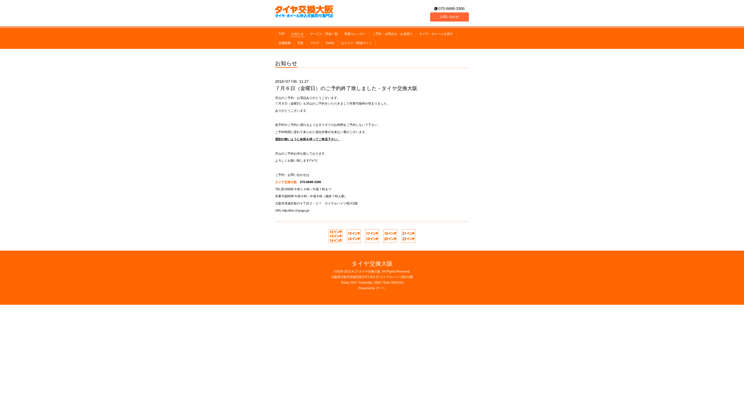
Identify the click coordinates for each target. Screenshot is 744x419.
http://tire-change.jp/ (295, 210)
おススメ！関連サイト (356, 43)
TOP (281, 33)
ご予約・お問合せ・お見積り (392, 33)
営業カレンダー (355, 33)
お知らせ (297, 33)
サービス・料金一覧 (324, 33)
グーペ (380, 288)
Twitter (330, 43)
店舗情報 (284, 43)
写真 (300, 43)
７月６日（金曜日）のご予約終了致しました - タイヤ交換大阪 (346, 88)
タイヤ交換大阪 (372, 263)
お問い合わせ (449, 16)
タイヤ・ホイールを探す (436, 33)
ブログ (314, 43)
